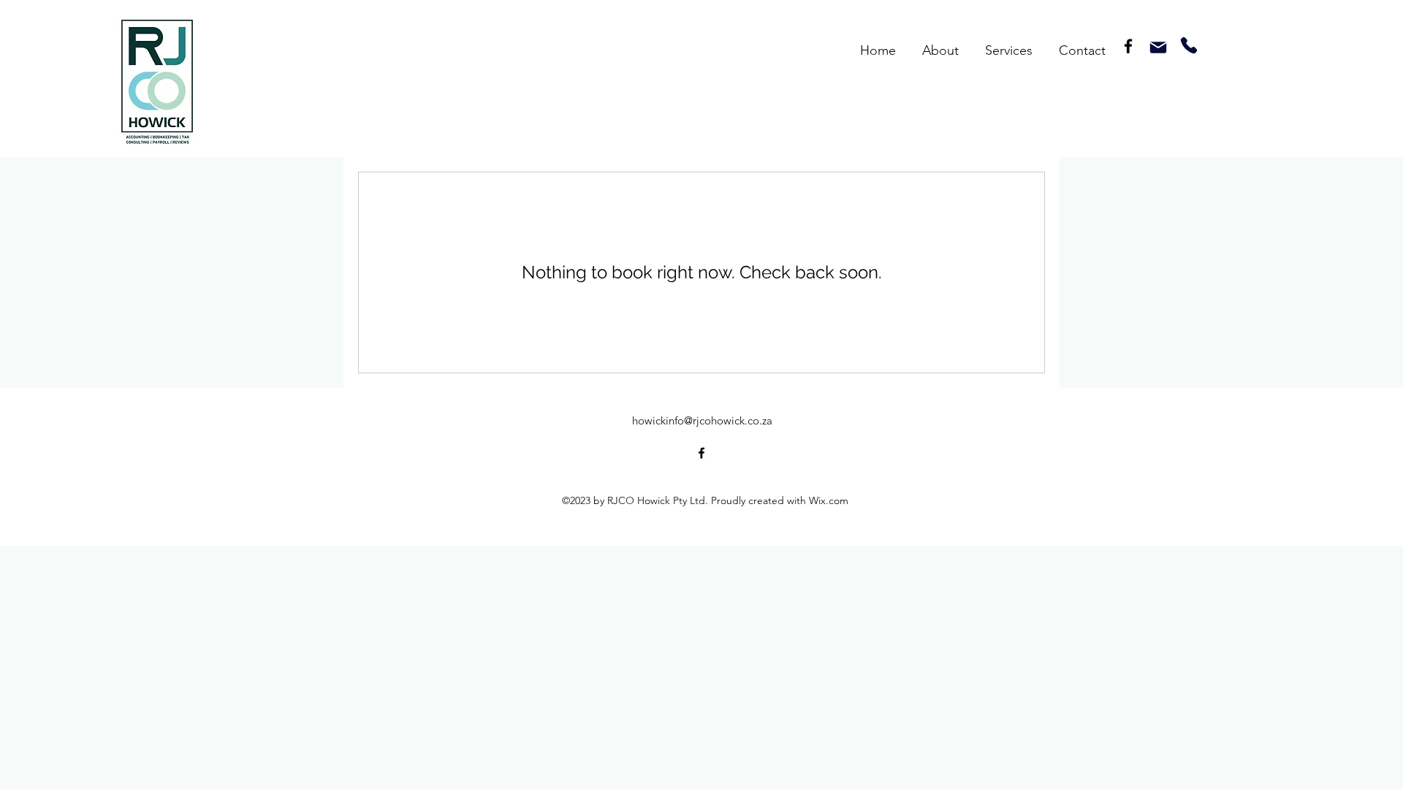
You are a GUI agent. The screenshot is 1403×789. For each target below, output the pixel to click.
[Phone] (1188, 45)
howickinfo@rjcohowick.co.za (702, 420)
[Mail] (1158, 47)
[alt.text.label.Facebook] (1128, 46)
